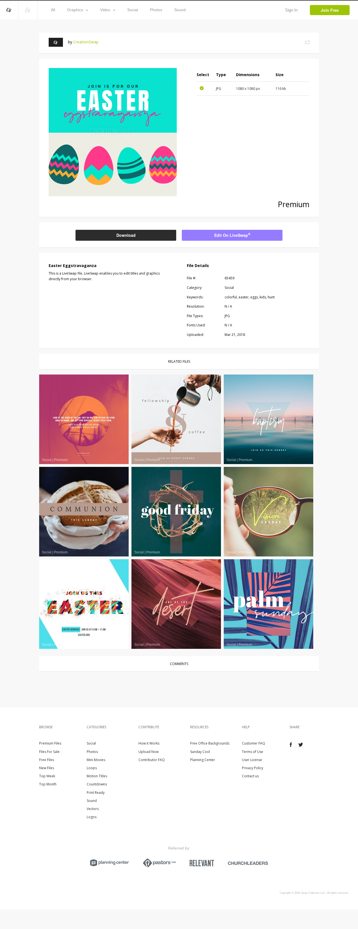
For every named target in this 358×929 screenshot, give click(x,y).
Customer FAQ (253, 743)
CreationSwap (85, 42)
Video (105, 10)
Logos (91, 817)
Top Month (47, 784)
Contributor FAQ (151, 759)
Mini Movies (96, 759)
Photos (156, 10)
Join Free (330, 10)
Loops (92, 768)
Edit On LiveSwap (232, 235)
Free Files (46, 759)
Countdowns (97, 784)
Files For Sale (49, 751)
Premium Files (50, 743)
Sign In (291, 10)
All (53, 10)
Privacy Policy (252, 768)
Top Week (47, 776)
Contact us (250, 776)
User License (252, 759)
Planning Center (202, 759)
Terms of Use (252, 751)
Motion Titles (97, 776)
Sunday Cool (200, 751)
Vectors (93, 808)
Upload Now (148, 751)
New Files (46, 768)
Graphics (75, 10)
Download (126, 235)
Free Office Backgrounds (209, 743)
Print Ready (96, 792)
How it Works (148, 743)
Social (132, 10)
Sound (180, 10)
